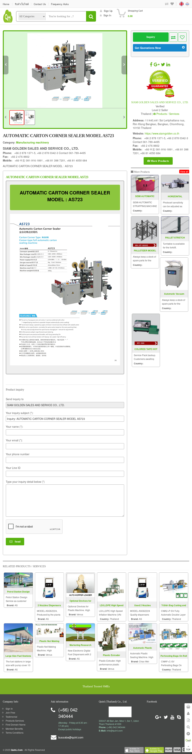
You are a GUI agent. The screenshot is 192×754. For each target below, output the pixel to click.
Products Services (15, 720)
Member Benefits (14, 728)
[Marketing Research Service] (80, 632)
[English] (178, 3)
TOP (188, 749)
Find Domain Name (16, 724)
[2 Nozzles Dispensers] (49, 587)
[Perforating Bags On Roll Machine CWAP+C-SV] (173, 637)
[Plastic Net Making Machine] (49, 630)
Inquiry (150, 37)
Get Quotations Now (148, 48)
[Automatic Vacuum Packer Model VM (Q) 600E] (174, 274)
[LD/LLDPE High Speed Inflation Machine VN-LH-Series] (111, 587)
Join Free (10, 712)
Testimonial (11, 716)
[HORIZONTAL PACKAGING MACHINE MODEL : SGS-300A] (175, 184)
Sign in (107, 15)
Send (16, 541)
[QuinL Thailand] (8, 16)
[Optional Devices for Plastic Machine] (80, 584)
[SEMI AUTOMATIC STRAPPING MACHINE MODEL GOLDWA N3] (145, 183)
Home (6, 4)
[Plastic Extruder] (111, 637)
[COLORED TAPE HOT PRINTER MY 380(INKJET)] (146, 329)
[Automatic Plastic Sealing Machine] (142, 633)
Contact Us (40, 4)
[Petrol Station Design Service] (18, 580)
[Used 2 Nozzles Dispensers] (142, 587)
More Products (159, 160)
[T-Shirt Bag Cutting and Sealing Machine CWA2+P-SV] (173, 587)
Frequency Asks (60, 4)
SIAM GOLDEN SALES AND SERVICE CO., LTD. (160, 102)
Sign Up (108, 11)
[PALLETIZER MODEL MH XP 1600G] (145, 231)
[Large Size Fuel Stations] (18, 637)
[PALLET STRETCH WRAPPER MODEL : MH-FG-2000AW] (175, 225)
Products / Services (167, 114)
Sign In (9, 708)
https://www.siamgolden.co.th (162, 133)
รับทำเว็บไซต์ (22, 4)
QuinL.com (17, 750)
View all (184, 171)
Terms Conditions (14, 732)
